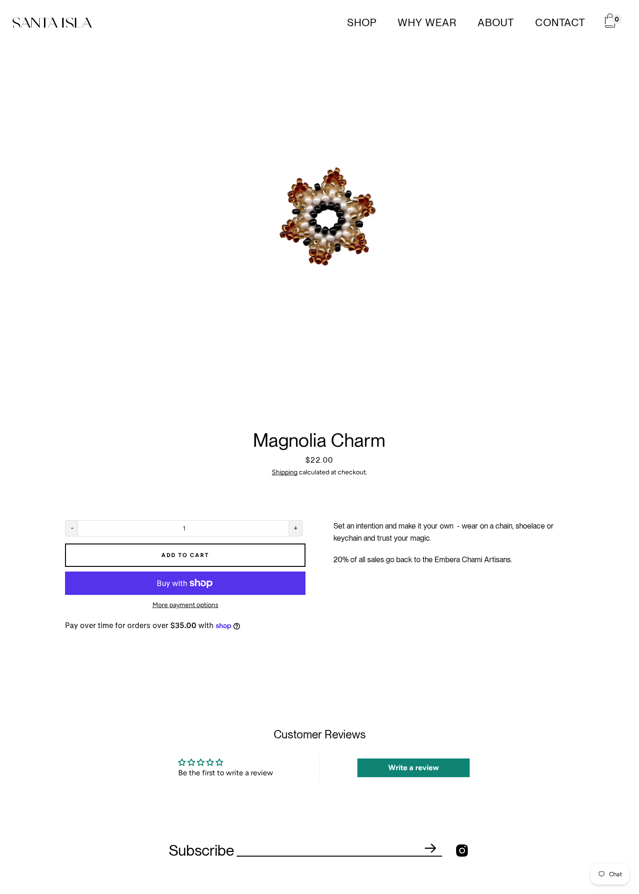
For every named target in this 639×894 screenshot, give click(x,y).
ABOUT (496, 22)
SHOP (362, 22)
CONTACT (560, 22)
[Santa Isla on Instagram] (462, 850)
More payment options (185, 605)
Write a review (413, 767)
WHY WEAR (427, 22)
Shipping (285, 472)
